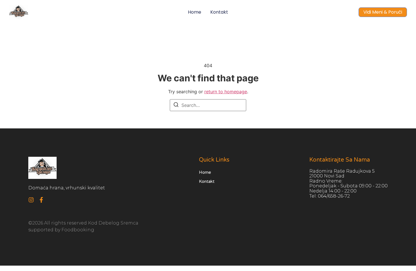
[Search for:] (208, 105)
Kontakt (219, 12)
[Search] (176, 105)
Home (194, 12)
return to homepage (225, 91)
